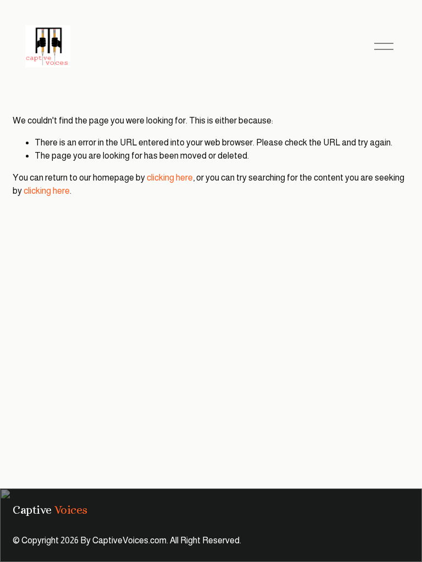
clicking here (170, 177)
